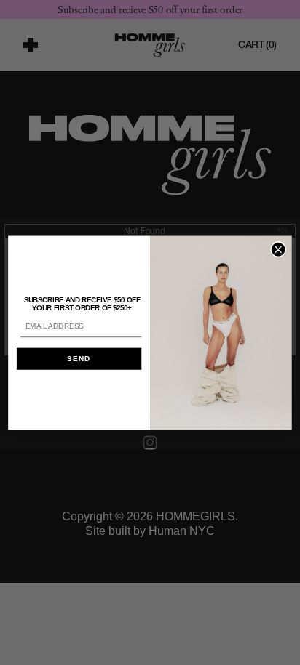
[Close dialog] (278, 249)
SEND (78, 359)
